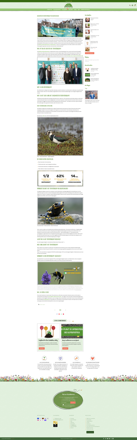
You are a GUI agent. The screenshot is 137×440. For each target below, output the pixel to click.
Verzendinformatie (90, 429)
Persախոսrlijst (73, 425)
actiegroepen (46, 299)
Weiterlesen (42, 348)
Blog (71, 421)
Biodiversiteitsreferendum (44, 51)
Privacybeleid (89, 419)
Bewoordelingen (73, 419)
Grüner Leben (42, 304)
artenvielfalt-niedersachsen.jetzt (54, 296)
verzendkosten (74, 438)
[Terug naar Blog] (60, 310)
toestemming (72, 405)
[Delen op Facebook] (57, 314)
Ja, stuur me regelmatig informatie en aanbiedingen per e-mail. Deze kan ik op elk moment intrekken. (68, 405)
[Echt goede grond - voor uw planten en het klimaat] (65, 310)
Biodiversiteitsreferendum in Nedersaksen (47, 44)
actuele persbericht (78, 289)
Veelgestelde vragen (57, 418)
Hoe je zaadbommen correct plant (70, 340)
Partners (71, 427)
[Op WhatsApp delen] (61, 314)
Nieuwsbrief (72, 423)
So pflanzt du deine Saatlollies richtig (48, 340)
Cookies (88, 422)
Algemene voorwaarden (91, 418)
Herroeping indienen (90, 432)
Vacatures (72, 422)
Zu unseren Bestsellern (89, 53)
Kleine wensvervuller (94, 47)
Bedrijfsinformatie (90, 427)
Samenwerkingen (73, 426)
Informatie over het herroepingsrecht (93, 426)
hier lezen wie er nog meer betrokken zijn (75, 55)
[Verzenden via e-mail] (63, 314)
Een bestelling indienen (91, 425)
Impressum (89, 423)
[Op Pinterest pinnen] (59, 314)
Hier (43, 115)
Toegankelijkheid (89, 421)
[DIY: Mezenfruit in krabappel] (55, 310)
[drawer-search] (130, 5)
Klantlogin (72, 418)
